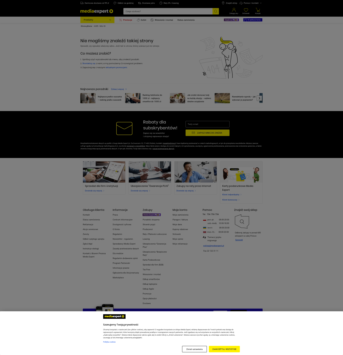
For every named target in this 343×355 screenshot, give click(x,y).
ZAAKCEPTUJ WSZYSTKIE (224, 349)
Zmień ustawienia (194, 349)
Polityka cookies (109, 342)
